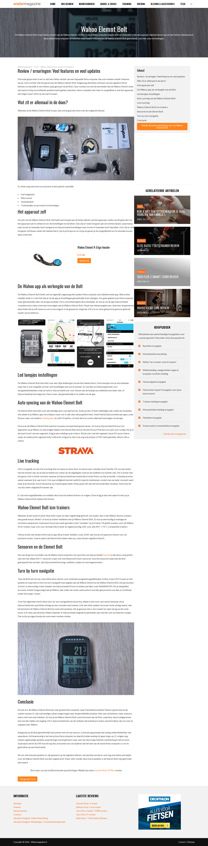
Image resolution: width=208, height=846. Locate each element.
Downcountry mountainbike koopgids (161, 425)
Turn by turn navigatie (147, 115)
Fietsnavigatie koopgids (154, 381)
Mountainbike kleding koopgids (158, 409)
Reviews (17, 803)
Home (53, 4)
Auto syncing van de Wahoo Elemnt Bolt (156, 98)
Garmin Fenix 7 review (86, 803)
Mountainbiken (87, 4)
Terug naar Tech (27, 779)
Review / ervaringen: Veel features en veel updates (161, 76)
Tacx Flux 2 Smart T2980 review (91, 810)
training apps (47, 418)
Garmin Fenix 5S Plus (104, 770)
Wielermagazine (25, 67)
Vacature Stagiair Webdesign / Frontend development (39, 821)
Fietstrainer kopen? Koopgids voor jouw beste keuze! (162, 391)
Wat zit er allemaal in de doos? (152, 80)
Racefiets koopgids (152, 345)
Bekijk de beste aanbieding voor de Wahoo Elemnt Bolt (162, 126)
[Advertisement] (162, 156)
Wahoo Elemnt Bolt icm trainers (152, 107)
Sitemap (191, 842)
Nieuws (17, 807)
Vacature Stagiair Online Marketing (30, 818)
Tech (182, 4)
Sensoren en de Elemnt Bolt (150, 111)
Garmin (106, 555)
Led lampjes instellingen (148, 94)
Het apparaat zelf (145, 85)
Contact (17, 814)
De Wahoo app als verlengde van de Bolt (156, 89)
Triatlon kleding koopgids (155, 401)
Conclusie (141, 120)
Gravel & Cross (108, 4)
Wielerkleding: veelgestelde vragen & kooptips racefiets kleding (161, 372)
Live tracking (143, 102)
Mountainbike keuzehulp (155, 354)
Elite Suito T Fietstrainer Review (91, 818)
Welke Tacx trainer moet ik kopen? (159, 362)
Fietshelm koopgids (152, 417)
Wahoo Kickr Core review (88, 807)
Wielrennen (67, 4)
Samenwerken (20, 810)
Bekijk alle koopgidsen (175, 433)
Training (126, 4)
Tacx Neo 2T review (86, 814)
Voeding (141, 4)
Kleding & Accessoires (163, 4)
